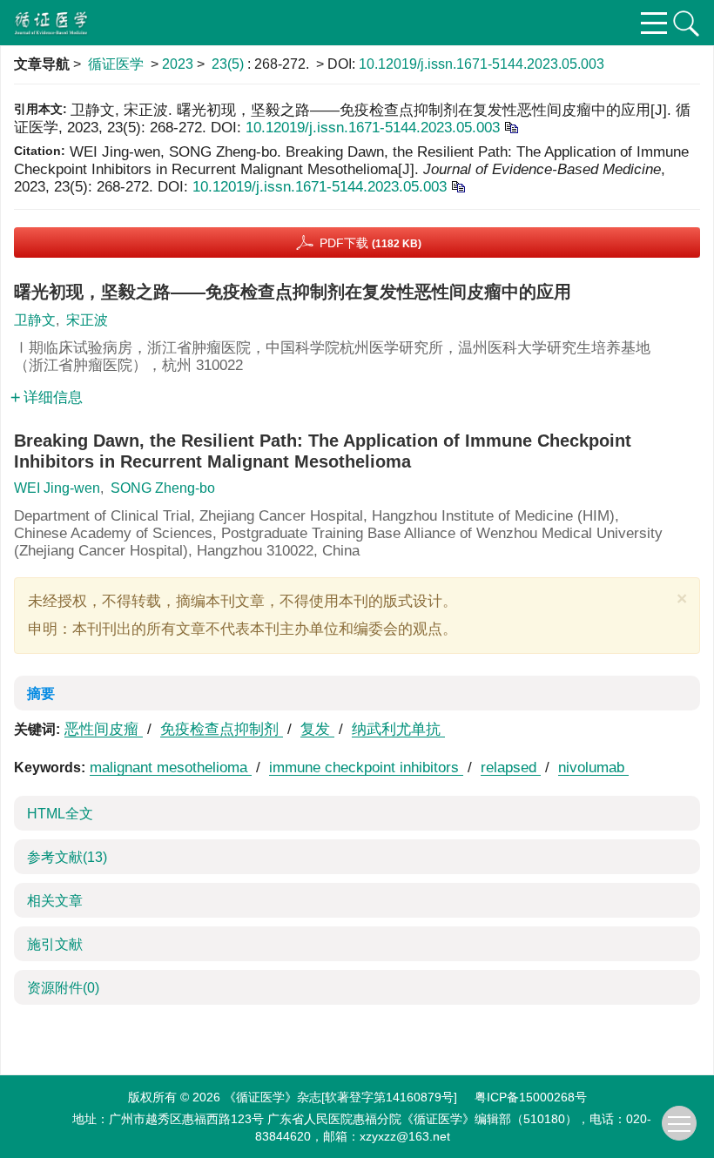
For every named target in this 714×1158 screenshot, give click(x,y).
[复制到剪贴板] (511, 126)
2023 (177, 64)
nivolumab (593, 767)
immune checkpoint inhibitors (366, 767)
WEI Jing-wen (57, 488)
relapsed (511, 767)
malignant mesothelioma (171, 767)
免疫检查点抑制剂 (221, 729)
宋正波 (87, 320)
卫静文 (35, 320)
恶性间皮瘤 (103, 729)
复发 (317, 729)
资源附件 (63, 987)
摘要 (41, 693)
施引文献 (55, 944)
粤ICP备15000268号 (531, 1097)
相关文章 (55, 900)
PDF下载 (370, 243)
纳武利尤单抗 (398, 729)
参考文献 (67, 857)
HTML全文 (60, 813)
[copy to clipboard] (457, 186)
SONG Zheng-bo (163, 488)
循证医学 (116, 64)
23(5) (229, 64)
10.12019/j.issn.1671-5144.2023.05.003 (481, 64)
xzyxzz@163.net (405, 1136)
